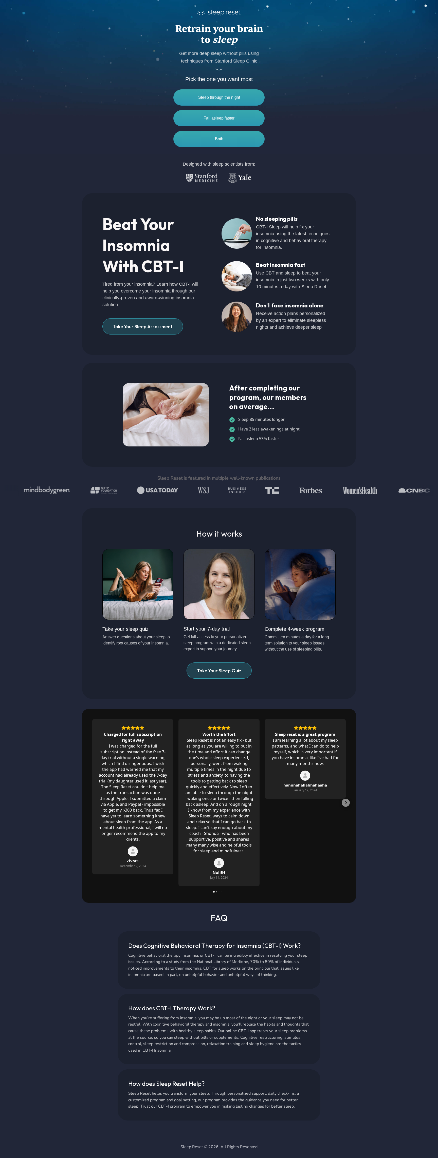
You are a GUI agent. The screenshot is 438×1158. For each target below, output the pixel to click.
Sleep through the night (219, 97)
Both (219, 139)
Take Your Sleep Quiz (219, 671)
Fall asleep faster (219, 118)
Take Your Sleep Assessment (143, 326)
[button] (92, 803)
